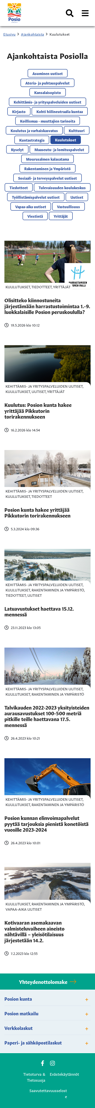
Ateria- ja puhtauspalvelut (47, 82)
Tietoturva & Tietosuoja (34, 1077)
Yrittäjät (61, 216)
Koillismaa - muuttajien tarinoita (47, 120)
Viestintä (35, 216)
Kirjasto (19, 111)
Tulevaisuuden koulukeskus (62, 187)
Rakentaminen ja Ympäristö (47, 168)
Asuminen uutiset (47, 73)
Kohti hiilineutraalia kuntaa (59, 111)
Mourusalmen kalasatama (47, 158)
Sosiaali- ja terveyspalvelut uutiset (47, 177)
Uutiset (76, 196)
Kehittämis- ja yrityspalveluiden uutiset (47, 101)
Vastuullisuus (68, 206)
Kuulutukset (65, 139)
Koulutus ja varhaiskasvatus (34, 130)
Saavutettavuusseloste (48, 1093)
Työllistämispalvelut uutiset (36, 196)
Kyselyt (17, 149)
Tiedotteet (19, 187)
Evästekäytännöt (64, 1074)
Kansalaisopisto (47, 92)
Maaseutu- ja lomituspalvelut (59, 149)
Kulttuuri (77, 130)
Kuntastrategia (31, 139)
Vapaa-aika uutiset (30, 206)
